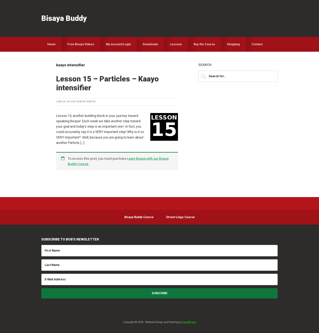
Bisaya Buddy (64, 18)
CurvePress (188, 322)
